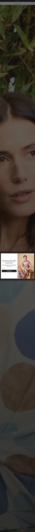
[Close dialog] (33, 254)
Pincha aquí (9, 270)
